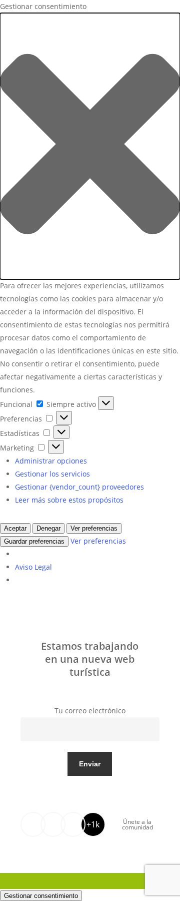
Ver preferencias (94, 528)
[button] (90, 146)
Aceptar (15, 528)
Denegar (48, 528)
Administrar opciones (51, 461)
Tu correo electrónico (90, 710)
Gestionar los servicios (52, 474)
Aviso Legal (33, 567)
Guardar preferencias (34, 541)
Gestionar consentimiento (41, 895)
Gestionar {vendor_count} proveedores (79, 487)
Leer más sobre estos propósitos (69, 500)
